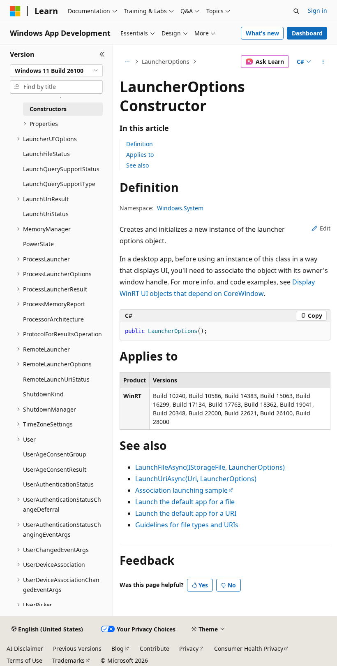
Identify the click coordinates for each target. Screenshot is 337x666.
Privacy (189, 648)
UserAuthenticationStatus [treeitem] (58, 484)
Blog (117, 648)
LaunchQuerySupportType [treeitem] (59, 184)
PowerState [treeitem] (38, 244)
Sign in (317, 10)
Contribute (154, 648)
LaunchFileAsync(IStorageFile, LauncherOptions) (210, 467)
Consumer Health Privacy (248, 648)
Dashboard (307, 33)
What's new (262, 33)
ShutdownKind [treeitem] (43, 394)
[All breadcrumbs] (127, 61)
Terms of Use (24, 660)
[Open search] (296, 11)
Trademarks (68, 660)
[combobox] (56, 70)
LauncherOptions (165, 61)
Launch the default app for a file (185, 501)
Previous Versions (77, 648)
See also (137, 165)
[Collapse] (102, 54)
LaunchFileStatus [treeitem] (46, 154)
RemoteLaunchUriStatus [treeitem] (56, 379)
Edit (325, 228)
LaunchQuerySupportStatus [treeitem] (61, 169)
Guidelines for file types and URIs (186, 524)
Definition (139, 144)
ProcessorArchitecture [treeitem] (53, 319)
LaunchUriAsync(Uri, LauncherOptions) (195, 478)
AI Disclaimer (25, 648)
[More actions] (323, 61)
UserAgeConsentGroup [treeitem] (54, 454)
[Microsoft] (15, 11)
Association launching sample (181, 490)
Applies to (140, 154)
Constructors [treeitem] (48, 109)
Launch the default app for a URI (185, 513)
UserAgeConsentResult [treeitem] (54, 469)
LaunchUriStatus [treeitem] (46, 214)
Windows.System (180, 208)
